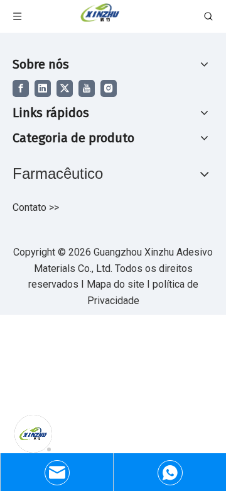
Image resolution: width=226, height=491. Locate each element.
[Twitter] (64, 88)
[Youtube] (86, 88)
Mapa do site (117, 284)
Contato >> (36, 207)
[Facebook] (21, 88)
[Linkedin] (43, 88)
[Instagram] (108, 88)
